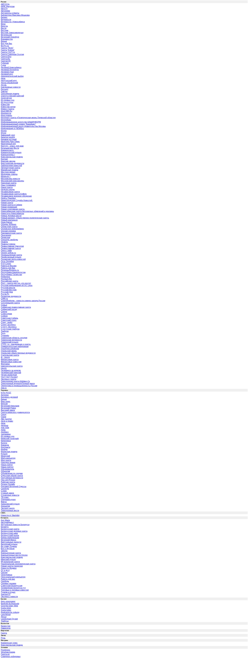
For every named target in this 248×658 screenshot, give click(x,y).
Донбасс (5, 432)
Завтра (4, 91)
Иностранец (6, 115)
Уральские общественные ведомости (18, 353)
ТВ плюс (5, 497)
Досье (4, 617)
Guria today (6, 610)
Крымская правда (9, 451)
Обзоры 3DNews (8, 224)
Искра (4, 130)
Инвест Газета (7, 109)
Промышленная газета (11, 255)
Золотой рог (6, 98)
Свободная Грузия (9, 619)
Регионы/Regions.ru (10, 270)
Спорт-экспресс (8, 324)
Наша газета (7, 187)
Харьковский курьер (10, 504)
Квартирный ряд (8, 144)
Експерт (4, 89)
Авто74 (4, 8)
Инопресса (6, 113)
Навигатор (6, 628)
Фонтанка (5, 364)
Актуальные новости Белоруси (15, 524)
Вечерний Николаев (10, 406)
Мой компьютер (8, 458)
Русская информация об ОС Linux (16, 285)
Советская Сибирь (9, 318)
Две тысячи (6, 419)
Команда (5, 445)
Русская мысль (8, 287)
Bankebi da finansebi (10, 603)
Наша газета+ (7, 467)
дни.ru (4, 388)
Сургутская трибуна (10, 329)
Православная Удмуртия (12, 246)
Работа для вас (8, 579)
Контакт (4, 159)
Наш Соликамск (8, 185)
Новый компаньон (9, 220)
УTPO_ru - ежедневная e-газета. (16, 344)
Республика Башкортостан (13, 272)
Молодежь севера (9, 174)
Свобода (5, 488)
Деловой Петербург (10, 69)
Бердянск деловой (9, 397)
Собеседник (6, 314)
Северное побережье (11, 656)
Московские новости (10, 178)
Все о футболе (8, 548)
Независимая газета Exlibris (14, 194)
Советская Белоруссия (11, 585)
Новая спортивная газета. (13, 209)
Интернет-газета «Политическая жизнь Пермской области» (28, 117)
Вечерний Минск (8, 540)
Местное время (8, 172)
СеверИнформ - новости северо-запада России (23, 300)
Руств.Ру (5, 294)
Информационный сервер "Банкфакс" (18, 124)
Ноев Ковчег (6, 222)
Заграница (6, 434)
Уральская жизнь (9, 351)
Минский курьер (8, 559)
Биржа (4, 399)
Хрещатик (5, 506)
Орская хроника (8, 231)
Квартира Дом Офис (10, 141)
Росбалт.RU (6, 279)
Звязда (4, 551)
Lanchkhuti (6, 614)
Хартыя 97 (6, 594)
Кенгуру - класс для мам (12, 146)
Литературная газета (10, 168)
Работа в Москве (9, 266)
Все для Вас (6, 43)
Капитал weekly (8, 137)
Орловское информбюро (12, 229)
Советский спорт (9, 320)
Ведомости (6, 19)
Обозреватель (7, 469)
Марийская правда (9, 170)
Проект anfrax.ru (8, 253)
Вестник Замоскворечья (12, 32)
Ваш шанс (5, 401)
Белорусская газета (10, 529)
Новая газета (7, 202)
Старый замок (7, 493)
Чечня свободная (9, 375)
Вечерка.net (6, 35)
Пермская (5, 237)
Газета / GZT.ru (8, 52)
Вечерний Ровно (8, 408)
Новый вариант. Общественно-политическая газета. (25, 218)
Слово (4, 491)
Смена (4, 311)
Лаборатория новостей (11, 165)
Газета (4, 633)
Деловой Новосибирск (11, 67)
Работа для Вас (8, 268)
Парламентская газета (11, 233)
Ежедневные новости (11, 87)
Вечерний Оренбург (10, 37)
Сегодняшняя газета (10, 303)
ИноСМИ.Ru (6, 111)
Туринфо (5, 335)
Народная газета (8, 183)
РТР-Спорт (6, 263)
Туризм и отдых (8, 592)
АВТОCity (5, 4)
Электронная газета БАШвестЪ (15, 381)
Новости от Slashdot (10, 515)
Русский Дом (7, 292)
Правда (4, 242)
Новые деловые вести (11, 215)
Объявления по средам (12, 473)
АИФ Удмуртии (8, 6)
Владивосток (7, 39)
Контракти (5, 447)
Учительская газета (10, 355)
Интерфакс (6, 120)
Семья (4, 305)
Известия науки (8, 107)
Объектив (5, 471)
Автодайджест (7, 522)
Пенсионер (6, 235)
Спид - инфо (6, 322)
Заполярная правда (10, 93)
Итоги (3, 133)
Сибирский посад (9, 309)
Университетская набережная (15, 346)
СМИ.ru (4, 298)
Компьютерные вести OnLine (14, 555)
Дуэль (4, 85)
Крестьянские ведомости (12, 163)
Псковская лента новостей (13, 259)
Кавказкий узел (8, 135)
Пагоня (4, 572)
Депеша (4, 425)
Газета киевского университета (15, 412)
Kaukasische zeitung (10, 612)
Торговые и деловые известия (15, 590)
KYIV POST (6, 393)
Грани (3, 417)
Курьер (4, 454)
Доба (3, 430)
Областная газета (9, 226)
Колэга (4, 443)
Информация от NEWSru (12, 128)
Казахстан (5, 626)
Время (4, 41)
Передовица (6, 575)
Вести (3, 28)
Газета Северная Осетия (12, 54)
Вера (3, 24)
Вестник (4, 30)
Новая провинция (9, 207)
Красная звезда (8, 161)
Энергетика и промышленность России (19, 385)
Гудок (3, 65)
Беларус (5, 527)
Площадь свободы (9, 239)
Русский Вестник (9, 290)
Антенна (5, 395)
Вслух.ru (5, 45)
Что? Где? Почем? (9, 377)
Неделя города (8, 189)
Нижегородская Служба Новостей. (17, 200)
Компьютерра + (8, 154)
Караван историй (9, 139)
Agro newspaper (8, 601)
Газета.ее (5, 654)
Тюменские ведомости (11, 340)
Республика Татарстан (11, 274)
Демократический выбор (12, 76)
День (3, 78)
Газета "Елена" (8, 50)
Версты (4, 26)
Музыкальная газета (10, 561)
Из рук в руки (7, 102)
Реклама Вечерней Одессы (13, 486)
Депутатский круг (9, 80)
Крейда (4, 449)
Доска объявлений (9, 83)
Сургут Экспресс (9, 327)
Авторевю (5, 11)
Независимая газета (10, 192)
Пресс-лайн (6, 250)
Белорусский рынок (10, 535)
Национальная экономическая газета (18, 564)
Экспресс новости (9, 596)
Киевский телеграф (10, 438)
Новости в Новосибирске (12, 213)
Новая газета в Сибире (11, 205)
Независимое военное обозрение (16, 196)
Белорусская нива (9, 533)
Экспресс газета (8, 379)
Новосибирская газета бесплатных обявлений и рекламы (27, 211)
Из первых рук (7, 100)
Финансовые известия (11, 362)
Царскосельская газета (12, 366)
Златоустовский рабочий (12, 96)
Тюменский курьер (9, 342)
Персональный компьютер (13, 577)
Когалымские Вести (10, 148)
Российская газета (9, 281)
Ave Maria (5, 520)
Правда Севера (8, 244)
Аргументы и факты (10, 13)
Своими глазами (8, 583)
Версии (4, 403)
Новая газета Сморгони (12, 566)
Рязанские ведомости (11, 296)
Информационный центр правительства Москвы (23, 126)
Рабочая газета (8, 482)
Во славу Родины (9, 546)
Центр (4, 368)
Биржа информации (10, 537)
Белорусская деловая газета (14, 531)
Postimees (5, 650)
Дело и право (7, 421)
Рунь (3, 638)
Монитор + (6, 176)
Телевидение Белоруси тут (13, 588)
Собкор (4, 316)
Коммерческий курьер (11, 152)
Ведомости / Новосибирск (13, 22)
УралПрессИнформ (10, 348)
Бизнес (4, 17)
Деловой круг (7, 74)
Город (3, 414)
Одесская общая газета (12, 475)
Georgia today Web (9, 606)
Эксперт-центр (8, 508)
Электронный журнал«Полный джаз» (18, 383)
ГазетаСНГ (6, 61)
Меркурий (5, 456)
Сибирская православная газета (16, 307)
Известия (5, 104)
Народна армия (8, 462)
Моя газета (6, 460)
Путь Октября (7, 261)
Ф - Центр (5, 357)
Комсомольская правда (12, 157)
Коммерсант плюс (9, 643)
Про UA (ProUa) (8, 480)
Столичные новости (10, 495)
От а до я (5, 570)
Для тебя (5, 427)
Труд (3, 333)
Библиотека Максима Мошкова (15, 15)
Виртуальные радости (11, 542)
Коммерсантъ (7, 150)
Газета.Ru (5, 59)
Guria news (6, 608)
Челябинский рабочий (11, 372)
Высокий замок (8, 410)
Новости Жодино (9, 568)
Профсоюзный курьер (11, 257)
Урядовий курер (8, 499)
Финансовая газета (10, 359)
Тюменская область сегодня (14, 338)
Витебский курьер (9, 544)
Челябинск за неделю (11, 370)
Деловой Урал (7, 72)
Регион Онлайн (8, 484)
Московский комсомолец (12, 181)
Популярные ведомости (12, 478)
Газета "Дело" (7, 48)
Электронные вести (10, 510)
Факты (4, 502)
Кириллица (6, 441)
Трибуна (5, 331)
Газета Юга (6, 56)
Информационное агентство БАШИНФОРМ (21, 122)
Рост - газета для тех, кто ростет (16, 283)
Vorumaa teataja (8, 652)
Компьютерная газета (11, 553)
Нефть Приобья (8, 198)
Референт (5, 277)
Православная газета (11, 248)
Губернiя (5, 63)
